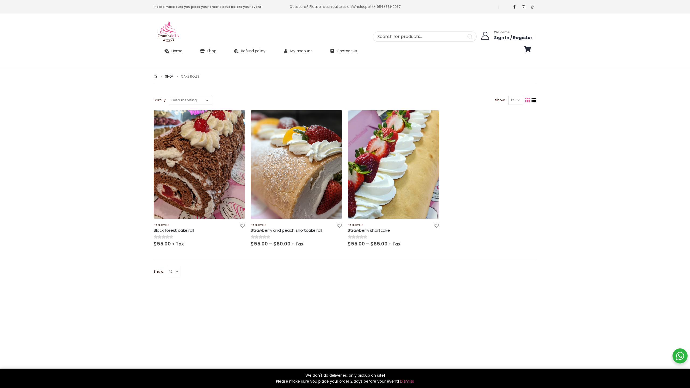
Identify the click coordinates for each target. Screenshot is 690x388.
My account (301, 51)
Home (176, 51)
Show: (500, 100)
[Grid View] (527, 100)
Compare (236, 131)
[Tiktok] (532, 7)
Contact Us (347, 51)
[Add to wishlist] (242, 226)
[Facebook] (514, 7)
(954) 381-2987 (387, 6)
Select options (236, 119)
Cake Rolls (162, 225)
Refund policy (253, 51)
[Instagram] (523, 7)
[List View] (533, 100)
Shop (211, 51)
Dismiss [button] (407, 381)
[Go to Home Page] (155, 76)
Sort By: (160, 100)
